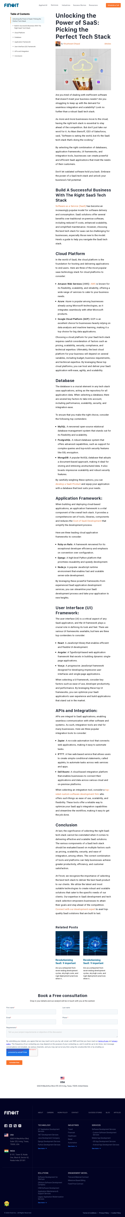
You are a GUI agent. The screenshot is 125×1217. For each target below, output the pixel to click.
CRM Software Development (48, 1188)
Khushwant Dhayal (72, 43)
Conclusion (18, 56)
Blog (108, 1113)
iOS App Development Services (104, 1141)
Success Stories (79, 5)
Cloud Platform (20, 33)
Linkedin (10, 1125)
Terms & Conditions (90, 1213)
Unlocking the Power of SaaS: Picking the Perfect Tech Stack (27, 20)
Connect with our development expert (75, 909)
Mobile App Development (101, 1138)
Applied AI (43, 5)
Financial (71, 1133)
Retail (70, 1139)
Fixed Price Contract (75, 1184)
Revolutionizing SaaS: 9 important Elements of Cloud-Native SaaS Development (66, 962)
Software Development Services (104, 1129)
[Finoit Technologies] (11, 5)
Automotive (72, 1143)
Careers (50, 1113)
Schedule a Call (113, 5)
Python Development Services (49, 1145)
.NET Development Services (48, 1135)
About (40, 1113)
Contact (75, 1113)
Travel (70, 1129)
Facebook (5, 1125)
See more (41, 1148)
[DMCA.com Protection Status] (6, 1203)
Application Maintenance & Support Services (48, 1192)
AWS (93, 284)
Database (18, 37)
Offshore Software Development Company (50, 1184)
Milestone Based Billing (76, 1180)
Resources (93, 5)
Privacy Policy (104, 1213)
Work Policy (62, 1113)
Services (54, 5)
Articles (107, 43)
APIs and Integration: (22, 51)
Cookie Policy (116, 1213)
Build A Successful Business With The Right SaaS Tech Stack (27, 27)
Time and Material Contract (78, 1177)
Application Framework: (23, 42)
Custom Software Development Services (104, 1134)
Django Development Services (49, 1141)
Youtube (19, 1125)
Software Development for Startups (48, 1178)
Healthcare (72, 1136)
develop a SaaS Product (68, 484)
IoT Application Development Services (49, 1130)
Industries (66, 5)
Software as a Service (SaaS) (71, 206)
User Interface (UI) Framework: (25, 46)
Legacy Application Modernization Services (51, 1198)
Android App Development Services (106, 1145)
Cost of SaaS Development (87, 521)
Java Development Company (49, 1138)
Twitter (15, 1125)
